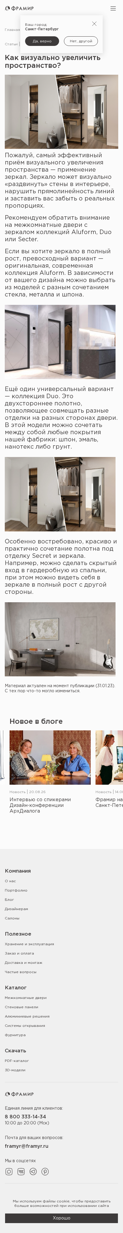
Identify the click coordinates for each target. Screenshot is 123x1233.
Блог (9, 899)
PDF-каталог (17, 1061)
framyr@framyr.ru (26, 1146)
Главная (12, 30)
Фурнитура (15, 1035)
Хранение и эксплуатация (29, 944)
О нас (10, 881)
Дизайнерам (16, 909)
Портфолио (16, 890)
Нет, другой (81, 41)
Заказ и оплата (19, 953)
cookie (63, 1201)
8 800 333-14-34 (25, 1117)
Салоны (12, 918)
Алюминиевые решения (27, 1016)
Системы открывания (25, 1025)
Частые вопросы (20, 972)
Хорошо (61, 1218)
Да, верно (42, 41)
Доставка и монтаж (23, 962)
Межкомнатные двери (26, 998)
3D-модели (15, 1070)
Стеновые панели (21, 1007)
